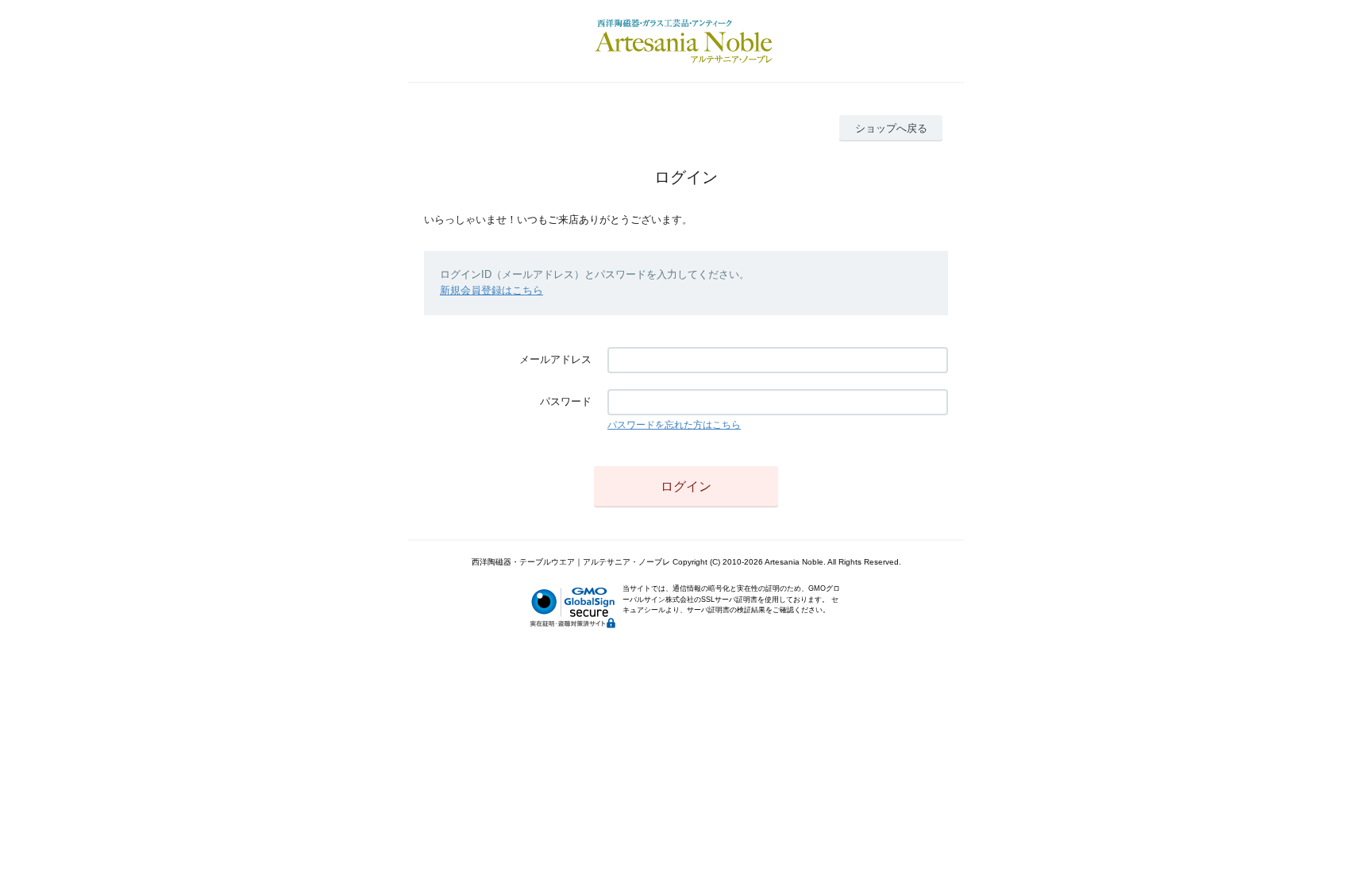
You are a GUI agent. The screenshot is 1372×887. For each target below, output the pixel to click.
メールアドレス (555, 359)
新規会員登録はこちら (491, 290)
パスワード (566, 401)
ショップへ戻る (891, 128)
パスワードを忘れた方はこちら (674, 424)
